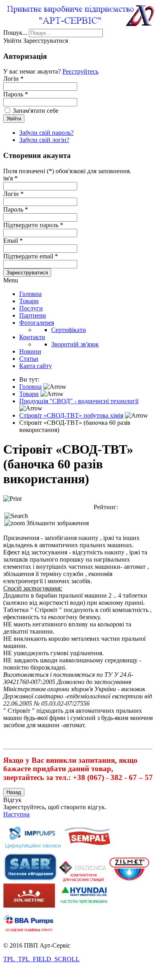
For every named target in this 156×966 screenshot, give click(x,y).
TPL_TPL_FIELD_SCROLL (41, 959)
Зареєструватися (27, 273)
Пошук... (15, 32)
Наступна (16, 814)
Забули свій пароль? (46, 132)
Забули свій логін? (44, 139)
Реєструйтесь (80, 71)
